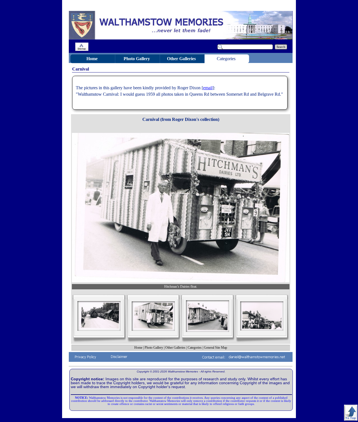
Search (281, 46)
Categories (195, 348)
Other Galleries (175, 348)
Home (138, 348)
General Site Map (215, 348)
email (208, 87)
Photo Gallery (154, 348)
